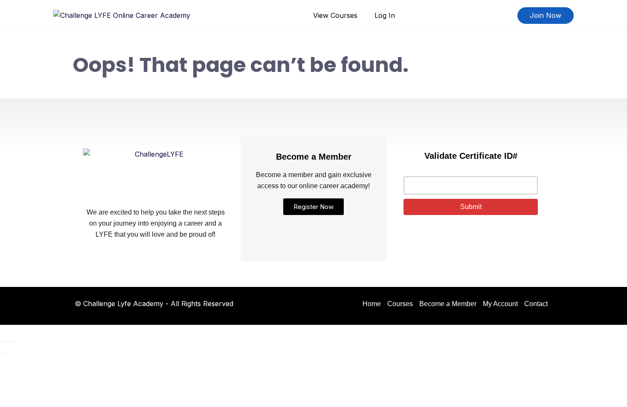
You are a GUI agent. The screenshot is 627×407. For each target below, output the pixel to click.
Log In (384, 15)
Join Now (545, 15)
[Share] (8, 341)
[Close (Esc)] (12, 341)
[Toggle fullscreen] (5, 341)
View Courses (335, 15)
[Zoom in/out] (1, 341)
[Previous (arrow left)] (1, 353)
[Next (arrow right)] (5, 353)
